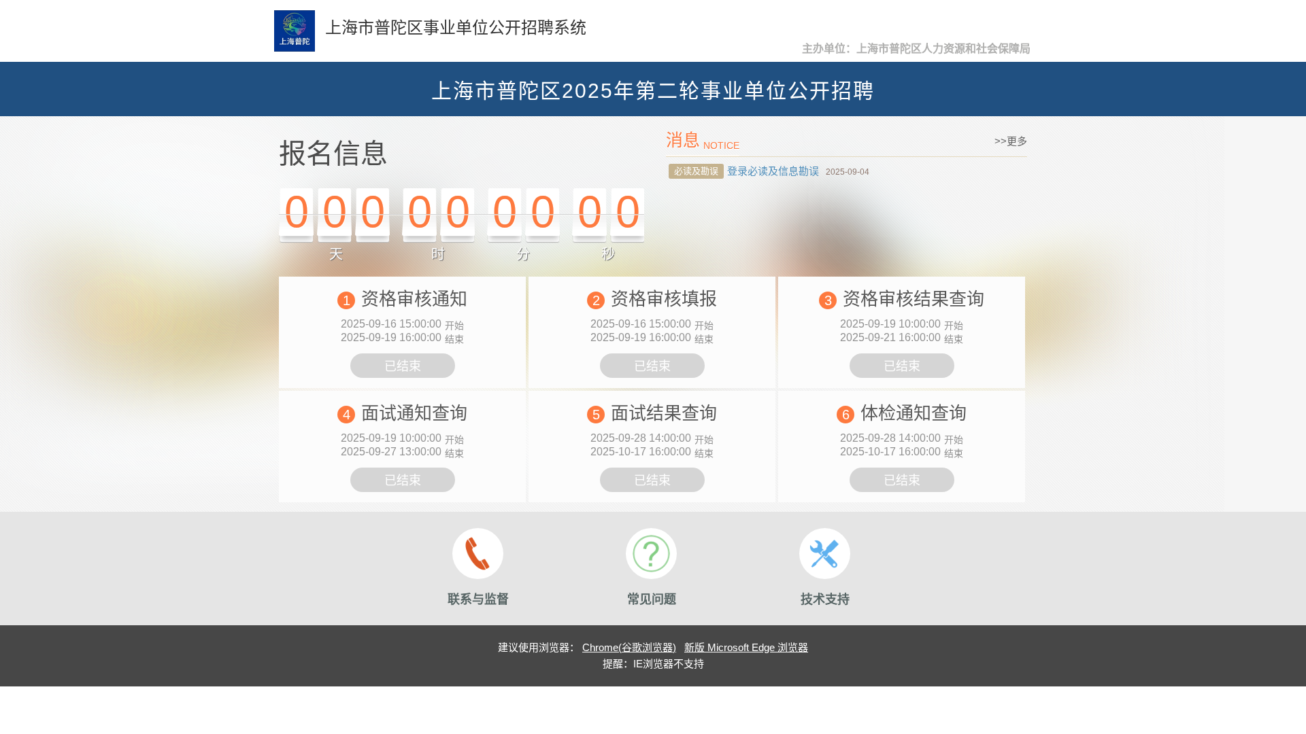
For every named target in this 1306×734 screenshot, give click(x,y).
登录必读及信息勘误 (773, 171)
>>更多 (1010, 141)
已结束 (402, 366)
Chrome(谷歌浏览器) (629, 647)
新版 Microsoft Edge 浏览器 (746, 647)
